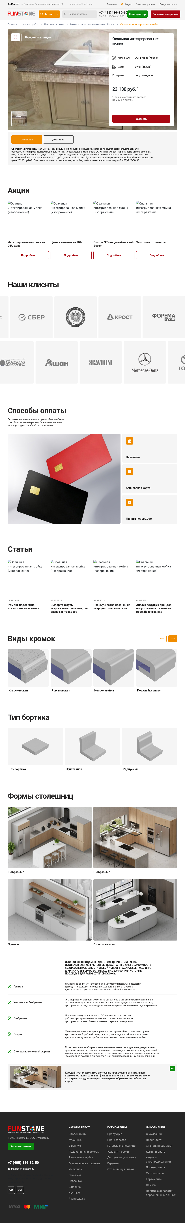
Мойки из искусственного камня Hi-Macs (92, 24)
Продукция (114, 1134)
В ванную (75, 1145)
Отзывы (151, 1185)
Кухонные (75, 1140)
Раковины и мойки (54, 24)
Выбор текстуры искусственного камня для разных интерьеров (69, 608)
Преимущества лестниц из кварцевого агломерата (111, 606)
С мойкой (75, 1175)
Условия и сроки (118, 1151)
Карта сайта (154, 1179)
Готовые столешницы (121, 1145)
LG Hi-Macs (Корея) (106, 151)
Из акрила (75, 1169)
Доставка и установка (121, 1157)
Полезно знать (155, 1167)
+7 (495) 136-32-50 (113, 12)
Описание (27, 139)
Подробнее (28, 255)
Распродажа (77, 1198)
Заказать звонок (20, 1146)
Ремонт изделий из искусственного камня (23, 606)
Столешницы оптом (120, 1169)
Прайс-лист (154, 1140)
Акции (128, 4)
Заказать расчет (145, 4)
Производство (116, 1140)
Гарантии (113, 1163)
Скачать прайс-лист (159, 1145)
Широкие (75, 1187)
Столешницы (77, 1134)
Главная (112, 4)
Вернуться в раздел (38, 37)
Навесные (75, 1181)
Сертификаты (155, 1173)
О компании (154, 1134)
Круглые (74, 1192)
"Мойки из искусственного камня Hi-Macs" (112, 154)
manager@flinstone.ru (81, 4)
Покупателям (167, 4)
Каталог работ (30, 24)
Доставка (58, 139)
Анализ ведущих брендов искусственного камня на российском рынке (153, 608)
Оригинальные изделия (84, 1163)
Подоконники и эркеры (84, 1151)
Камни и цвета (155, 1151)
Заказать (141, 118)
